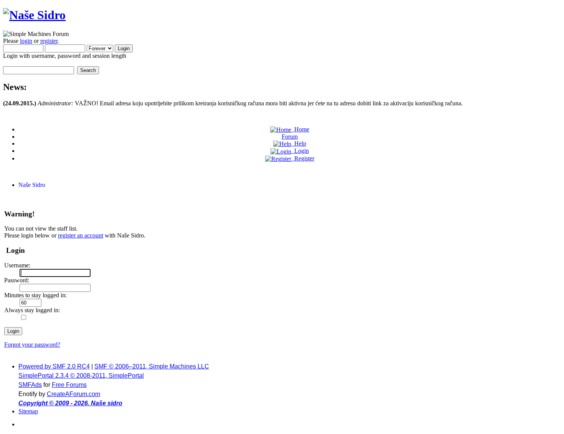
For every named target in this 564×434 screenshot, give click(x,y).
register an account (80, 235)
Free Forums (69, 385)
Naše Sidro (31, 185)
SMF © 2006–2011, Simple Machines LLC (151, 366)
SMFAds (30, 385)
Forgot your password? (32, 344)
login (26, 41)
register (49, 41)
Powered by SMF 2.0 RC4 (54, 366)
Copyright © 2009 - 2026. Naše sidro (70, 403)
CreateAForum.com (73, 394)
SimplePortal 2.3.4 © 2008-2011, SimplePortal (81, 375)
